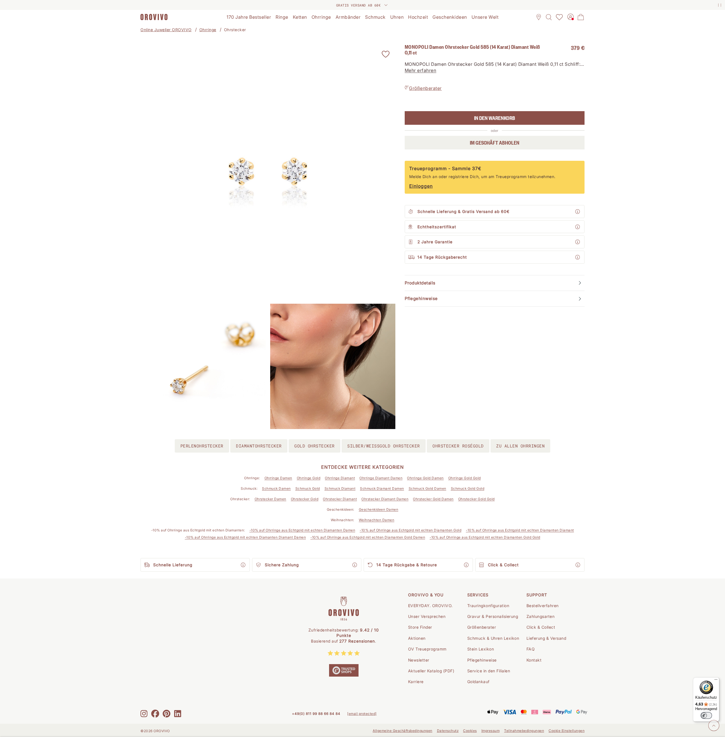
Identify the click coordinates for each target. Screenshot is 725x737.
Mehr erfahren (420, 70)
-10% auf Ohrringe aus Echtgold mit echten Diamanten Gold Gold (485, 537)
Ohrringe (207, 29)
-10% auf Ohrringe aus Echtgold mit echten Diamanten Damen (302, 530)
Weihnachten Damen (377, 520)
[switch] (706, 715)
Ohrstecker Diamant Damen (384, 499)
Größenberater (425, 88)
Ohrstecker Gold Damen (433, 499)
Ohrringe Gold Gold (464, 478)
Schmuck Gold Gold (468, 488)
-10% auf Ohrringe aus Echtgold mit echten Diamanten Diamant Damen (245, 537)
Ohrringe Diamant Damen (380, 478)
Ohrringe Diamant (340, 478)
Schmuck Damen (276, 488)
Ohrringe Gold (309, 478)
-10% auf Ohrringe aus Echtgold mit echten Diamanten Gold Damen (367, 537)
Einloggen (421, 186)
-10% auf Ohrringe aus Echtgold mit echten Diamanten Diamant (520, 530)
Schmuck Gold (307, 488)
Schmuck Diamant (340, 488)
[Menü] (716, 680)
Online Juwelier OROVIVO (166, 29)
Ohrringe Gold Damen (425, 478)
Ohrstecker (235, 29)
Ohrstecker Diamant (340, 499)
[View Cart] (581, 17)
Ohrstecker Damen (270, 499)
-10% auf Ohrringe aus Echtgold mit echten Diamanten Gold (410, 530)
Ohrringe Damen (278, 478)
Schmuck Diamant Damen (382, 488)
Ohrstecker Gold (305, 499)
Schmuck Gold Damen (427, 488)
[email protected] (362, 713)
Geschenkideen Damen (378, 509)
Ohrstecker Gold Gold (476, 499)
